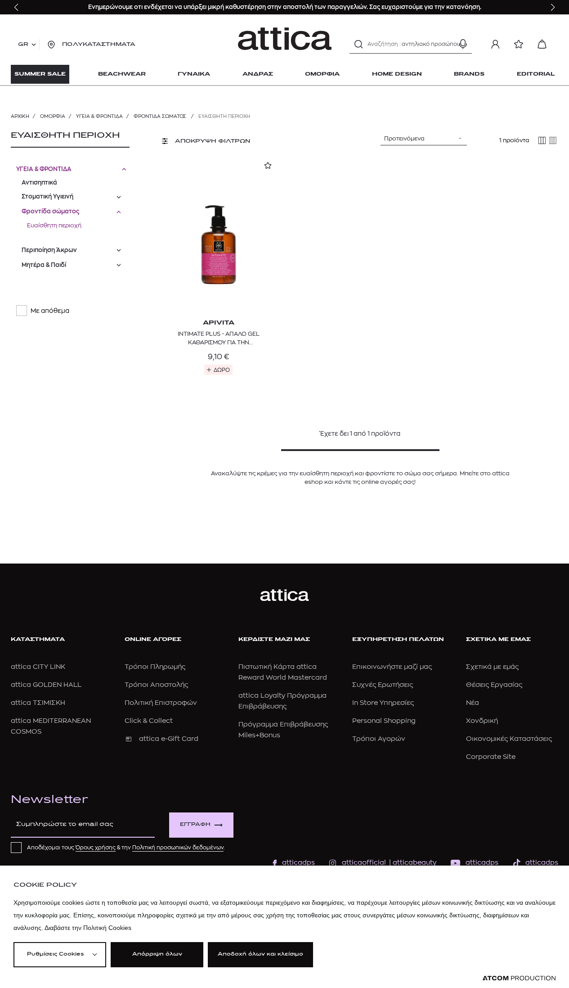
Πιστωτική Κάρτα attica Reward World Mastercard (282, 672)
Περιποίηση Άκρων (49, 250)
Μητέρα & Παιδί (44, 265)
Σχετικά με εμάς (492, 666)
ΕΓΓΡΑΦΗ (195, 824)
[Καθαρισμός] (447, 44)
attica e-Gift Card (168, 738)
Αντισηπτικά (39, 182)
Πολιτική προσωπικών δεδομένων (178, 847)
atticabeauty (411, 862)
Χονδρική (482, 720)
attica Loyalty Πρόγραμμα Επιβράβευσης (282, 701)
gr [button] (23, 44)
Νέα (472, 702)
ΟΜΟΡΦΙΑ (52, 116)
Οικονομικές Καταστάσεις (509, 738)
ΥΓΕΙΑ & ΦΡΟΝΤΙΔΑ (99, 116)
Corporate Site (490, 756)
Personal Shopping (384, 720)
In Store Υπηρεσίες (383, 702)
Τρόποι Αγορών (378, 738)
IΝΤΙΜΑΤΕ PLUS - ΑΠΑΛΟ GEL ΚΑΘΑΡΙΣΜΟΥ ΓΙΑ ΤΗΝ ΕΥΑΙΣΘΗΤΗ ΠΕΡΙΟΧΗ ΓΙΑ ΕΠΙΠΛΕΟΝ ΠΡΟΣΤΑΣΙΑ (219, 338)
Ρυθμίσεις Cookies (55, 954)
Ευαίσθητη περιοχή (54, 225)
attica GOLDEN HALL (46, 684)
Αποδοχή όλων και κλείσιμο (260, 954)
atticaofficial (364, 862)
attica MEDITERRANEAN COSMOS (51, 726)
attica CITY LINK (38, 666)
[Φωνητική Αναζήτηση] (463, 44)
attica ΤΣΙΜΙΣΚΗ (38, 702)
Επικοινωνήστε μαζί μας (392, 666)
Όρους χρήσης (96, 847)
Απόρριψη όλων (157, 954)
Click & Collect (149, 720)
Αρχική (20, 116)
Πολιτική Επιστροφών (161, 702)
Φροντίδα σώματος (161, 116)
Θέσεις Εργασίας (494, 684)
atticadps (298, 862)
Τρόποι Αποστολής (156, 684)
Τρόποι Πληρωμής (155, 666)
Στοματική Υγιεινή (47, 196)
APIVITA (218, 323)
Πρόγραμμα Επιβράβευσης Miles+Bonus (283, 730)
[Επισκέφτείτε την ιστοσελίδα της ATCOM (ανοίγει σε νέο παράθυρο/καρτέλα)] (519, 978)
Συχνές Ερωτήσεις (382, 684)
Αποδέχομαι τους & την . (126, 847)
